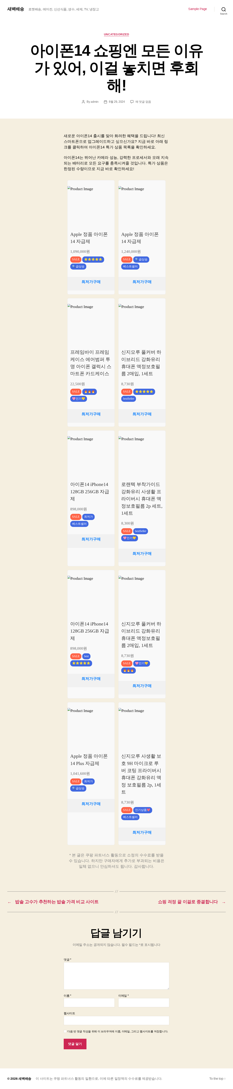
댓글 (67, 959)
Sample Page (197, 9)
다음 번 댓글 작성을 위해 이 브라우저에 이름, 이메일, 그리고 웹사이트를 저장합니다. (117, 1031)
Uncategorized (116, 34)
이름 (67, 995)
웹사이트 (69, 1013)
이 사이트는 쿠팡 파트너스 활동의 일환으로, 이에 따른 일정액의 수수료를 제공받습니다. (99, 1078)
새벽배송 (15, 9)
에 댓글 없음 (143, 101)
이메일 (123, 995)
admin (94, 101)
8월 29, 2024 (117, 101)
